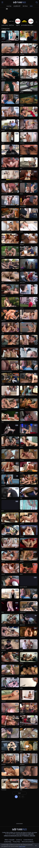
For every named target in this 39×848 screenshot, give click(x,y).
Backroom (22, 625)
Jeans (21, 371)
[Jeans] (29, 366)
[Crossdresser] (10, 87)
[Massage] (29, 112)
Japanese (22, 675)
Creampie (3, 181)
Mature (3, 523)
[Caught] (10, 163)
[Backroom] (29, 620)
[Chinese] (29, 239)
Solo (21, 181)
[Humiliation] (29, 201)
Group (3, 548)
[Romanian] (10, 785)
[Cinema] (10, 480)
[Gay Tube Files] (19, 2)
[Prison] (29, 506)
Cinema (3, 485)
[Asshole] (10, 341)
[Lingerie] (29, 353)
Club (21, 333)
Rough (3, 257)
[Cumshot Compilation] (10, 366)
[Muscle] (29, 556)
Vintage (22, 105)
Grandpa (22, 54)
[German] (10, 721)
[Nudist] (29, 290)
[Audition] (29, 392)
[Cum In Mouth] (29, 582)
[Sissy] (29, 315)
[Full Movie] (10, 62)
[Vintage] (29, 100)
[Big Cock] (10, 75)
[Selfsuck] (10, 696)
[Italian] (10, 379)
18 (2, 54)
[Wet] (29, 696)
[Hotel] (10, 138)
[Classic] (10, 100)
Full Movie (3, 67)
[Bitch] (10, 506)
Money (21, 92)
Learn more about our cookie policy (25, 834)
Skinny (3, 751)
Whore (21, 485)
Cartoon (22, 523)
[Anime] (29, 772)
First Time (3, 219)
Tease (21, 739)
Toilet (21, 688)
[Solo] (29, 176)
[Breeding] (10, 353)
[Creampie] (10, 176)
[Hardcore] (10, 772)
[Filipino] (10, 632)
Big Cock (3, 79)
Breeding (3, 358)
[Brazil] (29, 569)
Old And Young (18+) (6, 41)
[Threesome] (10, 189)
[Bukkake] (10, 759)
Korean (21, 663)
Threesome (4, 193)
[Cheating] (10, 620)
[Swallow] (29, 404)
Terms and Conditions (27, 841)
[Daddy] (29, 125)
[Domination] (10, 404)
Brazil (21, 574)
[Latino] (29, 417)
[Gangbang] (29, 214)
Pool (2, 422)
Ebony (2, 663)
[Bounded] (29, 709)
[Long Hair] (10, 582)
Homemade (23, 434)
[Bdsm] (29, 265)
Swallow (22, 409)
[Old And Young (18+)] (10, 36)
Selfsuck (3, 701)
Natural (3, 599)
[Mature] (10, 518)
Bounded (22, 713)
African (3, 561)
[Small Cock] (10, 303)
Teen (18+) (22, 282)
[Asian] (29, 747)
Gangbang (22, 219)
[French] (10, 239)
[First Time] (10, 214)
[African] (10, 556)
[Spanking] (10, 430)
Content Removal (28, 840)
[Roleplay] (10, 683)
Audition (22, 396)
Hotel (2, 143)
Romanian (3, 789)
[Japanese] (29, 671)
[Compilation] (29, 62)
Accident (3, 650)
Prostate (22, 536)
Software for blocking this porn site (13, 835)
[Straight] (29, 36)
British (3, 130)
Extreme (3, 320)
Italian (2, 384)
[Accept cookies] (36, 845)
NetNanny (26, 835)
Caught (3, 168)
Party (2, 333)
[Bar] (29, 721)
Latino (21, 422)
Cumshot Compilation (6, 371)
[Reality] (10, 734)
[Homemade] (29, 430)
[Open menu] (2, 2)
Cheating (3, 625)
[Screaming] (29, 632)
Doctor (21, 650)
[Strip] (10, 607)
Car (21, 599)
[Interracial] (29, 379)
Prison (21, 510)
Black (21, 155)
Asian (21, 751)
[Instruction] (29, 607)
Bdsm (21, 270)
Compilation (23, 67)
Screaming (22, 637)
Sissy (21, 320)
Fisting (3, 447)
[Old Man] (10, 455)
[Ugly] (29, 493)
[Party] (10, 328)
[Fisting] (10, 442)
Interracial (22, 384)
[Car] (29, 594)
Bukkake (3, 764)
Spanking (3, 434)
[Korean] (29, 658)
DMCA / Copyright (9, 840)
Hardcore (3, 777)
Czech (2, 675)
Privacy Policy (16, 841)
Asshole (3, 346)
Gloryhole (3, 498)
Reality (3, 739)
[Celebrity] (29, 138)
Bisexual (22, 346)
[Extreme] (10, 315)
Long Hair (3, 587)
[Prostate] (29, 531)
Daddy (21, 130)
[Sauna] (29, 189)
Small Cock (4, 308)
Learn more (22, 846)
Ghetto (3, 574)
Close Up (3, 713)
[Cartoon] (29, 518)
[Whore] (29, 480)
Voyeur (21, 308)
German (3, 726)
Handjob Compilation (6, 231)
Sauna (21, 193)
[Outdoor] (10, 290)
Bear (21, 168)
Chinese (22, 244)
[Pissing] (29, 455)
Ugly (21, 498)
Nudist (21, 295)
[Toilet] (29, 683)
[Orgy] (29, 75)
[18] (10, 49)
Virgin (2, 472)
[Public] (29, 544)
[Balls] (29, 785)
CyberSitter (32, 835)
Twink (2, 155)
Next (19, 793)
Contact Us (19, 840)
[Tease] (29, 734)
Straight (22, 41)
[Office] (29, 442)
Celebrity (22, 143)
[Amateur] (10, 265)
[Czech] (10, 671)
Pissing (21, 460)
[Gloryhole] (10, 493)
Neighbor (22, 764)
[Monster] (10, 112)
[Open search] (36, 2)
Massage (22, 117)
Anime (21, 777)
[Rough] (10, 252)
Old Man (3, 460)
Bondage (3, 206)
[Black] (29, 151)
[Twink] (10, 151)
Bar (21, 726)
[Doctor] (29, 645)
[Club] (29, 328)
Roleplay (3, 688)
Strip (2, 612)
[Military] (29, 468)
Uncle (21, 231)
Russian (3, 396)
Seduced (22, 257)
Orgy (21, 79)
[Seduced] (29, 252)
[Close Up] (10, 709)
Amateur (3, 270)
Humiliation (23, 206)
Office (21, 447)
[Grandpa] (29, 49)
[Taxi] (10, 531)
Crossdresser (4, 92)
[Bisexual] (29, 341)
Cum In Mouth (23, 587)
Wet (21, 701)
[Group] (10, 544)
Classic (3, 105)
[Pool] (10, 417)
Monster (3, 117)
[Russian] (10, 392)
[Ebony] (10, 658)
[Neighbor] (29, 759)
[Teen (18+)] (29, 277)
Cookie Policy (7, 841)
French (3, 244)
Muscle (21, 561)
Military (22, 472)
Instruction (22, 612)
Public (21, 548)
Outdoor (3, 295)
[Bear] (29, 163)
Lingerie (22, 358)
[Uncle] (29, 227)
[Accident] (10, 645)
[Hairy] (10, 277)
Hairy (2, 282)
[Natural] (10, 594)
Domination (4, 409)
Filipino (3, 637)
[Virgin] (10, 468)
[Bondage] (10, 201)
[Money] (29, 87)
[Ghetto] (10, 569)
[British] (10, 125)
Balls (21, 789)
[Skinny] (10, 747)
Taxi (2, 536)
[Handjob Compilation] (10, 227)
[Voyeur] (29, 303)
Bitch (2, 510)
